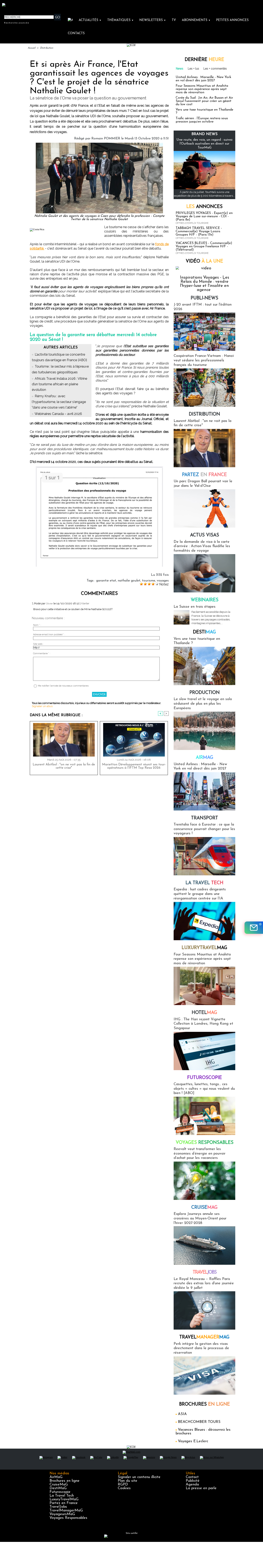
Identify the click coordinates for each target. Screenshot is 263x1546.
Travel (204, 1272)
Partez (204, 475)
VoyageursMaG (62, 1514)
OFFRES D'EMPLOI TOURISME (192, 223)
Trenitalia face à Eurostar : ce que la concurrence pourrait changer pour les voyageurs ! (204, 829)
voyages (163, 580)
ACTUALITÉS (90, 20)
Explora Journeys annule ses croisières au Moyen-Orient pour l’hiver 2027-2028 (200, 1218)
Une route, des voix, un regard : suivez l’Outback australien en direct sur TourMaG (204, 143)
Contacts (76, 33)
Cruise (204, 1207)
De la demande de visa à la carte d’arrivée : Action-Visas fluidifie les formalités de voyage (202, 546)
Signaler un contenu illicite (139, 1477)
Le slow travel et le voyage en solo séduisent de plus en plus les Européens (203, 703)
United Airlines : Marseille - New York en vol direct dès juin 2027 (203, 79)
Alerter (85, 603)
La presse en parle (201, 1488)
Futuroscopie (204, 1077)
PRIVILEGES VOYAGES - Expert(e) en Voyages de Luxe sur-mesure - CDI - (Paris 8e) (204, 216)
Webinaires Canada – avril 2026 (58, 414)
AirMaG (56, 1477)
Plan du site (127, 1481)
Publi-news (204, 298)
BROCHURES (204, 1404)
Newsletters (152, 20)
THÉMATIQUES (120, 20)
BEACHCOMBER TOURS (199, 1422)
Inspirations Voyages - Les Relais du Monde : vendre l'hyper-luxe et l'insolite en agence (204, 284)
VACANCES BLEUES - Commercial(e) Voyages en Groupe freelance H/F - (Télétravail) (204, 246)
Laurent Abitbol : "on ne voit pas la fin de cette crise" (64, 766)
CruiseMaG (59, 1484)
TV (174, 20)
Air (204, 757)
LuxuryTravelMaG (64, 1499)
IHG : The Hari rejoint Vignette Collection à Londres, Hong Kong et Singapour (203, 1024)
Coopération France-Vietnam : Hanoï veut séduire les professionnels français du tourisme (204, 360)
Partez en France (64, 1503)
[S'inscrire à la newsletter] (254, 927)
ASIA (182, 1414)
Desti (204, 632)
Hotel (204, 1012)
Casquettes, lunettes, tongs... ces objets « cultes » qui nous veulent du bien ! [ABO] (204, 1088)
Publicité (193, 1481)
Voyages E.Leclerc (193, 1441)
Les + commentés (215, 68)
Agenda (192, 1484)
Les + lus (193, 68)
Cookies (124, 1488)
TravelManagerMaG (66, 1510)
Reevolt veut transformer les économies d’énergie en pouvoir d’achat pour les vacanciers (199, 1153)
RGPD (123, 1484)
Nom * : (37, 625)
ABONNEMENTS (196, 20)
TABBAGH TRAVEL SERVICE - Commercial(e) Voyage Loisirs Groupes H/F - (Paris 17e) (199, 231)
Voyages (204, 1142)
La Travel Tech (62, 1496)
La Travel (204, 883)
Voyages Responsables (68, 1518)
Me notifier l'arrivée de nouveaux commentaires (63, 685)
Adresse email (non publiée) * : (49, 634)
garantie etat (106, 580)
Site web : (38, 644)
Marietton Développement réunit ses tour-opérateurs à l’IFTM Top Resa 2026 (134, 766)
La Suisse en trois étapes (195, 607)
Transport (204, 818)
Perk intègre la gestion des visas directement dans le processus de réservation (201, 1348)
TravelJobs (58, 1507)
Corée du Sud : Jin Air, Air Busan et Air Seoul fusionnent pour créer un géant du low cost (204, 101)
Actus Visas (204, 535)
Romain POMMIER (105, 138)
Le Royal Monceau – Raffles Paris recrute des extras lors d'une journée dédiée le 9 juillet (204, 1283)
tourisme (148, 580)
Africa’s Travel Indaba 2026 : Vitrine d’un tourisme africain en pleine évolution (59, 384)
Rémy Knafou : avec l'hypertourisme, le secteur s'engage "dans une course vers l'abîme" (59, 401)
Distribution (46, 48)
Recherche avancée (16, 22)
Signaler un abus (42, 706)
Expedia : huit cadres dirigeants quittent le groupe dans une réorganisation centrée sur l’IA (200, 894)
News (179, 68)
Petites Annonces (232, 20)
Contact (192, 1477)
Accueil (31, 48)
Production (204, 692)
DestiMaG (58, 1488)
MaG (204, 948)
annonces (204, 206)
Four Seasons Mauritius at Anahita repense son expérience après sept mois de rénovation (202, 89)
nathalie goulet (129, 580)
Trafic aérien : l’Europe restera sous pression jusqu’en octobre (202, 120)
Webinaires (204, 600)
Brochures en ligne (65, 1481)
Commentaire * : (41, 653)
